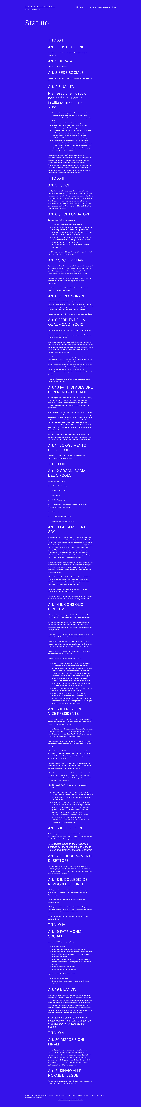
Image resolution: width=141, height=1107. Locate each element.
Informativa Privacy (64, 1100)
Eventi (114, 7)
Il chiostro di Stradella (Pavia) (40, 7)
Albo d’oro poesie (104, 7)
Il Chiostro (79, 7)
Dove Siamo (91, 7)
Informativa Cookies (76, 1100)
